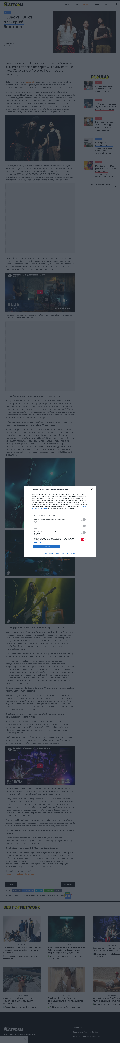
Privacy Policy (71, 553)
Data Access (60, 553)
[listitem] (60, 515)
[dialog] (60, 521)
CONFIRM (46, 546)
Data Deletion (49, 553)
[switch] (83, 519)
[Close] (92, 490)
